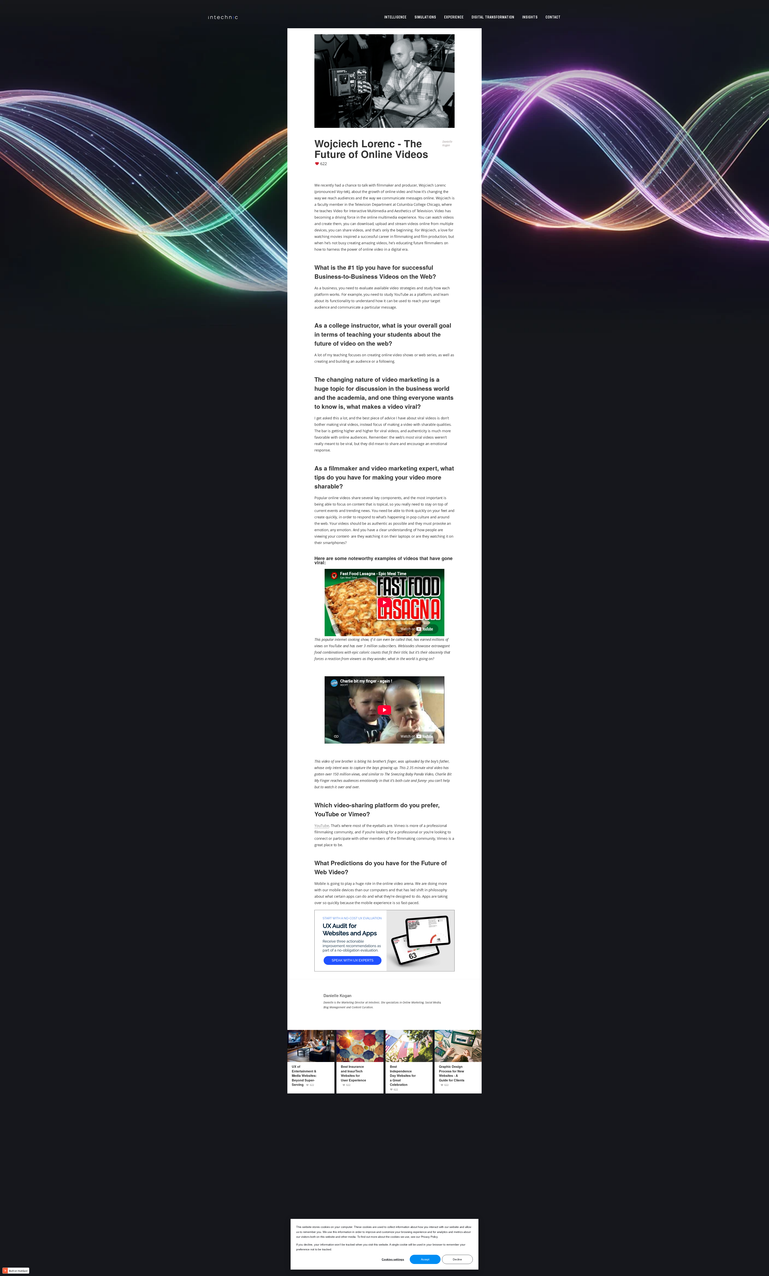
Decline (457, 1259)
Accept (425, 1259)
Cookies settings (393, 1259)
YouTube (321, 825)
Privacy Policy (429, 1236)
